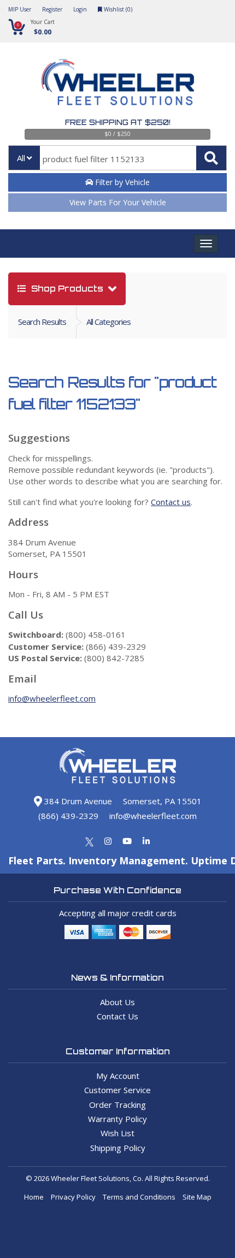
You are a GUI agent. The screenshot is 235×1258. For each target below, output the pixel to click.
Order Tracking (117, 1104)
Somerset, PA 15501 (162, 801)
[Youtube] (127, 840)
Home (34, 1197)
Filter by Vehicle (121, 182)
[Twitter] (89, 840)
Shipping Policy (117, 1147)
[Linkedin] (146, 840)
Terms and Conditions (139, 1197)
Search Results (42, 321)
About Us (117, 1001)
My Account (117, 1075)
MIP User (19, 9)
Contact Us (117, 1016)
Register (52, 9)
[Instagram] (107, 840)
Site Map (197, 1197)
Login (80, 9)
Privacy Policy (73, 1197)
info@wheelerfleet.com (52, 698)
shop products (67, 288)
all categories (108, 321)
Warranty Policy (117, 1118)
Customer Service (117, 1089)
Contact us (171, 501)
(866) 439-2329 (68, 815)
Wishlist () (117, 9)
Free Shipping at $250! (118, 122)
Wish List (117, 1133)
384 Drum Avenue (77, 801)
